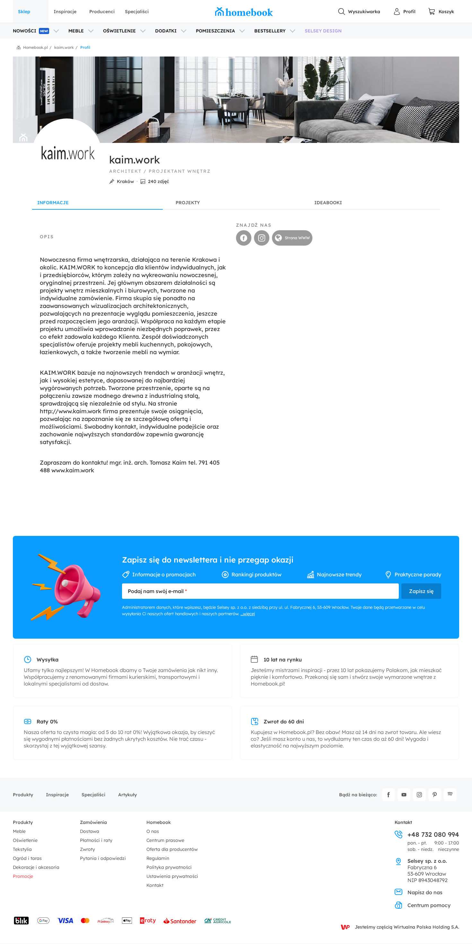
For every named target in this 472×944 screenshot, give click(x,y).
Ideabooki (328, 202)
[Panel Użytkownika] (404, 11)
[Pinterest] (434, 794)
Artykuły (127, 795)
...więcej (247, 613)
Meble (19, 831)
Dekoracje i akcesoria (36, 867)
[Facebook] (388, 794)
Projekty (188, 202)
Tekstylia (22, 849)
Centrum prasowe (165, 840)
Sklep (24, 11)
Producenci (102, 11)
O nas (152, 831)
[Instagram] (419, 794)
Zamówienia (93, 822)
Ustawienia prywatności (172, 876)
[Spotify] (450, 794)
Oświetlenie (25, 840)
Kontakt (154, 885)
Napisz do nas (424, 892)
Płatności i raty (96, 840)
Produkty (23, 795)
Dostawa (89, 831)
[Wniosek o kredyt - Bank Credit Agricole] (217, 920)
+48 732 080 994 (433, 834)
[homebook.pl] (244, 11)
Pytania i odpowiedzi (103, 858)
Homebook (158, 822)
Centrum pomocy (428, 905)
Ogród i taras (27, 858)
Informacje (53, 202)
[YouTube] (404, 794)
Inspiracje (65, 11)
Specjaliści (137, 11)
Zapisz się (421, 591)
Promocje (23, 876)
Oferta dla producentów (172, 849)
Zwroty (87, 849)
